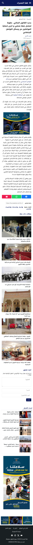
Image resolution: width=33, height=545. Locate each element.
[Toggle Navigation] (30, 3)
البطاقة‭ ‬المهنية (18, 95)
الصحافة (14, 207)
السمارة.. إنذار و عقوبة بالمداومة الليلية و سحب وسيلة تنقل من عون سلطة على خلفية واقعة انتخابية (11, 415)
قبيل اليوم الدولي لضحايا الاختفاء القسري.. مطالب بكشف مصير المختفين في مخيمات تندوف (10, 430)
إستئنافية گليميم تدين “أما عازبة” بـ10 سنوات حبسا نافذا (17, 315)
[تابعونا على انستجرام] (15, 535)
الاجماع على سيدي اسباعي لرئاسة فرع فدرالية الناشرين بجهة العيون (17, 263)
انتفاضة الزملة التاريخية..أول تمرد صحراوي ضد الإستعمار (17, 285)
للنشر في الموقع (23, 528)
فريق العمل (8, 528)
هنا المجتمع (22, 19)
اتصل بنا (15, 528)
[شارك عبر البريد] (6, 197)
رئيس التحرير (28, 36)
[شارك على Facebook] (26, 197)
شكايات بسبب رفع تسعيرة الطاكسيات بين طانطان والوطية (18, 240)
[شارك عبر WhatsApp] (16, 197)
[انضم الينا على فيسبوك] (11, 535)
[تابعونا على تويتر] (18, 535)
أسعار (20, 207)
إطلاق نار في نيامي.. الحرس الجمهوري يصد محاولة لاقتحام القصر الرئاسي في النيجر (11, 439)
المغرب (28, 209)
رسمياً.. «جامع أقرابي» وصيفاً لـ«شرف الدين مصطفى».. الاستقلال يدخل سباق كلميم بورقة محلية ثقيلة (11, 447)
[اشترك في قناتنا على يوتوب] (21, 535)
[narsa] (16, 482)
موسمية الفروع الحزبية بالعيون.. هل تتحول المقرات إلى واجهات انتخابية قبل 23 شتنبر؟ (11, 422)
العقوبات (7, 207)
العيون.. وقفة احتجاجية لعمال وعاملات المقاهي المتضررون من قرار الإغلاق (17, 337)
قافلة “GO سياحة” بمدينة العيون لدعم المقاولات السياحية (17, 363)
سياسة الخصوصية (16, 531)
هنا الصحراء (22, 3)
